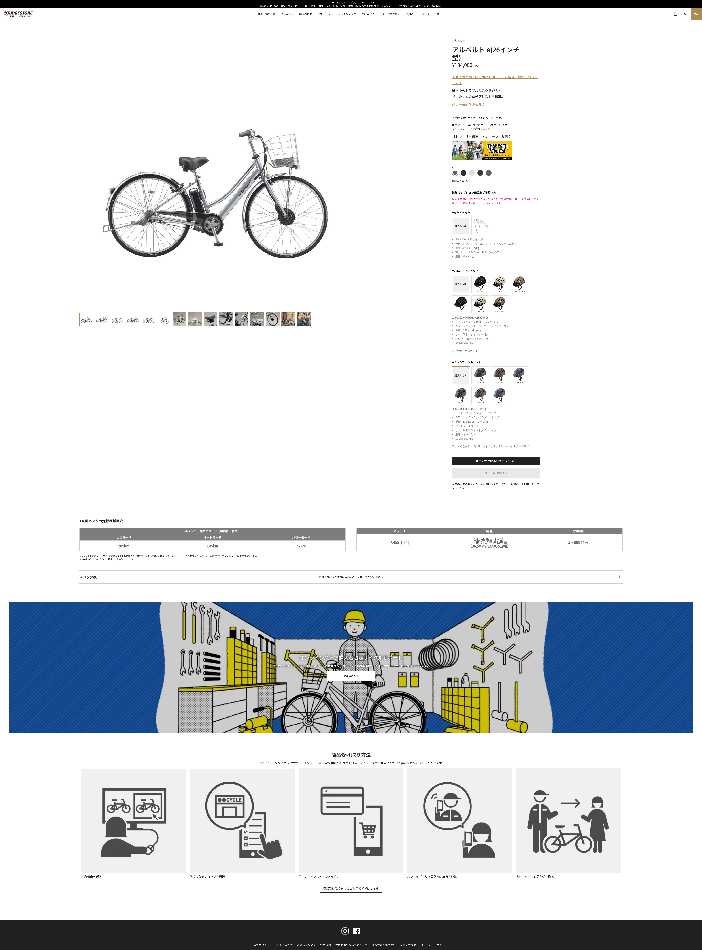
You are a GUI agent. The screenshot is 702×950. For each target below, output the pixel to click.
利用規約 (325, 944)
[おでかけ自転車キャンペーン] (482, 158)
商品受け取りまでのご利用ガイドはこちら (351, 888)
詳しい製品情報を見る (468, 103)
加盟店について (306, 944)
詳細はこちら (351, 675)
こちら (486, 128)
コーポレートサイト (433, 944)
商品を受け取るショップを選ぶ (495, 461)
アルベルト (458, 40)
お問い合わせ (408, 944)
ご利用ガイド (262, 944)
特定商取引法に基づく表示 (351, 944)
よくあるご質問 (283, 944)
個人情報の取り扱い (384, 944)
